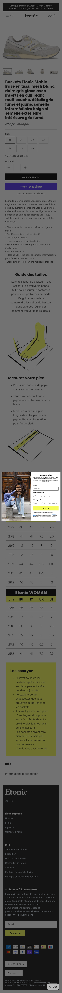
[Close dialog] (58, 474)
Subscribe (45, 508)
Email (35, 485)
